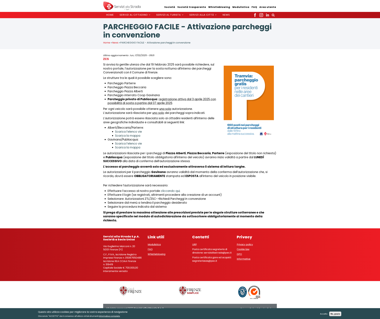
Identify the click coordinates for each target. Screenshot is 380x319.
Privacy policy (245, 244)
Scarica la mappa (127, 136)
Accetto (324, 313)
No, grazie (335, 314)
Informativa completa (109, 316)
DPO (239, 254)
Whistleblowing (219, 7)
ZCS (106, 59)
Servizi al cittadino (134, 15)
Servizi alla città (202, 15)
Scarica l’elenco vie (128, 132)
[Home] (122, 6)
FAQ (254, 7)
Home (110, 15)
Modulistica (240, 7)
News (226, 15)
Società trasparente (191, 7)
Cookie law (243, 249)
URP (194, 244)
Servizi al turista (169, 15)
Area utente (267, 7)
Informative (243, 259)
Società (169, 7)
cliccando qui (170, 191)
